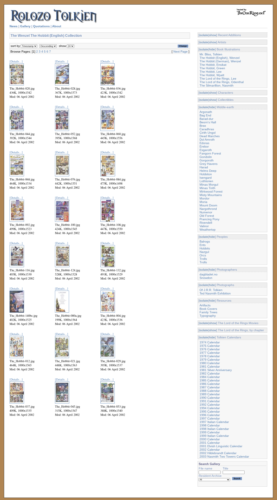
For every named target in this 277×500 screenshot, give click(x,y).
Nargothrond (208, 209)
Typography (208, 315)
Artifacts (205, 305)
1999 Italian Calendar (214, 435)
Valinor (204, 226)
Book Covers (208, 308)
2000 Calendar (210, 439)
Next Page (180, 51)
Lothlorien (206, 181)
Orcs (203, 255)
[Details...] (16, 61)
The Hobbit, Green (212, 68)
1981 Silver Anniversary (216, 370)
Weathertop (208, 229)
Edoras (204, 143)
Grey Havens (208, 164)
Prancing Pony (209, 219)
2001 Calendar (210, 442)
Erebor (204, 146)
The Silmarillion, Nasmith (217, 85)
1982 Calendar (210, 373)
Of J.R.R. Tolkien (211, 290)
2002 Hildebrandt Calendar (218, 453)
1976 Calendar (210, 349)
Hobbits (205, 248)
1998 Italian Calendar (214, 429)
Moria (203, 202)
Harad (204, 167)
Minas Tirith (207, 188)
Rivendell (206, 222)
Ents (203, 245)
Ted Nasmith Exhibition (215, 293)
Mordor (204, 198)
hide (212, 49)
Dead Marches (210, 136)
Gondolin (206, 157)
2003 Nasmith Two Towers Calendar (224, 456)
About (56, 26)
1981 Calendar (210, 366)
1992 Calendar (210, 404)
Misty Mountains (211, 195)
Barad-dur (206, 119)
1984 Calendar (210, 377)
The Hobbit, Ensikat (213, 64)
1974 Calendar (210, 342)
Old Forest (207, 215)
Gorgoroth (207, 160)
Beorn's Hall (208, 122)
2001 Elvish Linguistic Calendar (221, 446)
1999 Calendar (210, 432)
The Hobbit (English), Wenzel (220, 57)
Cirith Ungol (208, 132)
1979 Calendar (210, 359)
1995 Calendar (210, 411)
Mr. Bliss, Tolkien (211, 54)
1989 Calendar (210, 394)
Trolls (203, 258)
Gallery (25, 26)
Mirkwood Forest (211, 191)
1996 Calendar (210, 415)
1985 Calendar (210, 380)
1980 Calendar (210, 363)
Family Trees (208, 312)
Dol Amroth (207, 139)
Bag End (205, 115)
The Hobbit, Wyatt (212, 75)
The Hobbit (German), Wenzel (220, 61)
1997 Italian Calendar (214, 422)
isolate (203, 35)
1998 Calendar (210, 425)
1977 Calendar (210, 352)
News (14, 26)
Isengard (206, 177)
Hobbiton (206, 174)
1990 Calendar (210, 397)
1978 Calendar (210, 356)
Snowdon (206, 278)
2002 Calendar (210, 449)
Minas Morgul (209, 184)
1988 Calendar (210, 390)
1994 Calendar (210, 408)
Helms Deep (208, 170)
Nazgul (204, 252)
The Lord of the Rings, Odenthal (222, 82)
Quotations (41, 26)
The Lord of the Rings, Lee (218, 78)
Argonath (206, 112)
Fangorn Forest (210, 153)
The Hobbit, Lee (211, 71)
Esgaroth (206, 150)
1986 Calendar (210, 384)
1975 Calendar (210, 345)
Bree (203, 125)
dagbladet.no (208, 274)
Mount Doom (208, 205)
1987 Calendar (210, 387)
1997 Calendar (210, 418)
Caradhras (207, 129)
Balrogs (205, 241)
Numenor (206, 212)
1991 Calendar (210, 401)
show (212, 35)
